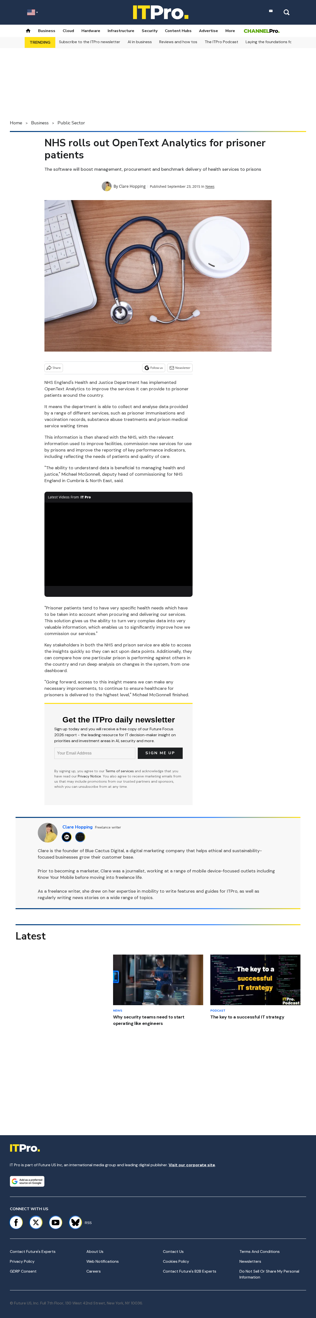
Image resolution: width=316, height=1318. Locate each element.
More (230, 31)
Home (16, 123)
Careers (93, 1271)
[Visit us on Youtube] (55, 1222)
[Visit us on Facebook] (16, 1222)
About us (94, 1251)
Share (57, 368)
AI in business (140, 41)
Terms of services (120, 771)
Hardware (90, 31)
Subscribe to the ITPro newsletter (89, 41)
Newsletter (182, 368)
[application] (118, 544)
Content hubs (178, 31)
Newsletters (250, 1261)
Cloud (68, 31)
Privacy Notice (89, 776)
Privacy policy (22, 1261)
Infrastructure (121, 31)
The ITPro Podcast (221, 41)
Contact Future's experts (33, 1251)
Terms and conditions (259, 1251)
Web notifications (102, 1261)
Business (46, 31)
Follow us (156, 368)
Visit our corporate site (192, 1164)
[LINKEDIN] (68, 837)
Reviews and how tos (178, 41)
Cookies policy (176, 1261)
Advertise (208, 31)
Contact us (173, 1251)
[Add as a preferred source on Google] (27, 1181)
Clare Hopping (132, 186)
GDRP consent (23, 1271)
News (210, 186)
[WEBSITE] (81, 837)
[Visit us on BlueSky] (73, 1222)
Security (150, 31)
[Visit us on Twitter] (36, 1222)
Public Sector (71, 123)
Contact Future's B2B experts (189, 1271)
